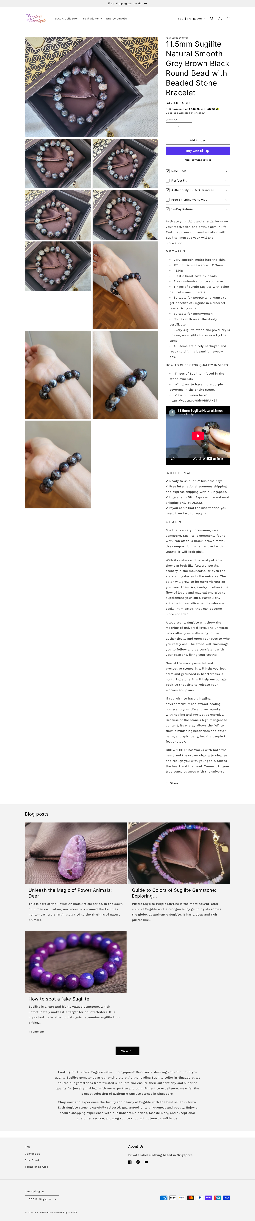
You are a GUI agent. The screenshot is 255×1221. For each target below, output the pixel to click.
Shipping (171, 113)
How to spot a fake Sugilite (59, 999)
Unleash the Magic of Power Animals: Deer (70, 893)
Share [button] (174, 783)
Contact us (32, 1153)
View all (127, 1051)
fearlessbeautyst (44, 1212)
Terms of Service (36, 1166)
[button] (212, 18)
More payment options (198, 160)
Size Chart (32, 1160)
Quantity (171, 119)
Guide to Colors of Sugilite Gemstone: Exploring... (174, 893)
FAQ (27, 1146)
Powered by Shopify (65, 1212)
